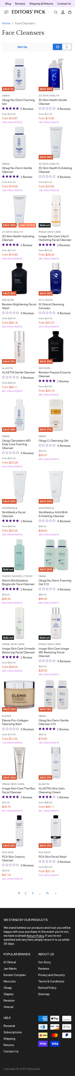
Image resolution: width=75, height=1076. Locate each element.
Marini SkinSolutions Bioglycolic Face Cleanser (18, 582)
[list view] (67, 47)
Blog (8, 3)
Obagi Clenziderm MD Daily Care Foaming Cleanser (16, 444)
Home (6, 23)
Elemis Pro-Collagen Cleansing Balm (15, 722)
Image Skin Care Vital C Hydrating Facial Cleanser (55, 238)
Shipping (9, 1038)
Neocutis (10, 981)
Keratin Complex (15, 975)
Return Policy (35, 936)
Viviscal (8, 1007)
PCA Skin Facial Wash (53, 856)
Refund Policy (47, 988)
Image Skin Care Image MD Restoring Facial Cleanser (54, 652)
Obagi (8, 988)
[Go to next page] (55, 893)
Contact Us (64, 3)
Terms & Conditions (51, 981)
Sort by (22, 46)
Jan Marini (10, 968)
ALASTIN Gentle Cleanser (18, 372)
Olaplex (9, 994)
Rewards (9, 1026)
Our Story (44, 962)
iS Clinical (10, 962)
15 (47, 893)
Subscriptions (13, 1032)
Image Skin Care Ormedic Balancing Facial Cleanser (18, 650)
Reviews (20, 3)
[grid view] (57, 47)
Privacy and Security (51, 975)
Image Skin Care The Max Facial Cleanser (18, 790)
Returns (9, 1045)
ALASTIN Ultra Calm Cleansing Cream (52, 790)
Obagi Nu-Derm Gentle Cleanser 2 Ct (54, 722)
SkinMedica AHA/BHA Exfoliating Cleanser (53, 514)
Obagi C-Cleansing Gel (53, 440)
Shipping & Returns (41, 3)
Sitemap (44, 994)
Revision (9, 1000)
